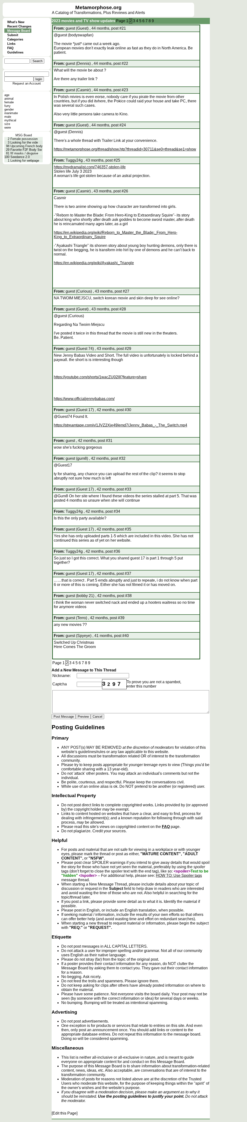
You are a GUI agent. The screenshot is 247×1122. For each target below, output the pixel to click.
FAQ (10, 48)
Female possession (24, 139)
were (7, 127)
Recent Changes (19, 26)
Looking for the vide (24, 142)
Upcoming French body (26, 146)
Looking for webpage (24, 160)
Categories (15, 39)
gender (9, 109)
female (9, 102)
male (7, 116)
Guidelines (15, 52)
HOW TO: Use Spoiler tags (179, 875)
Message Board (18, 31)
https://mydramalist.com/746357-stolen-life (90, 167)
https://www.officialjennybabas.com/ (84, 399)
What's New (15, 22)
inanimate (11, 113)
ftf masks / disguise (24, 153)
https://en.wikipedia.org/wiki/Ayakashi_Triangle (94, 263)
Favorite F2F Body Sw (26, 149)
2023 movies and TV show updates (83, 21)
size (7, 124)
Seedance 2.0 (20, 157)
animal (9, 98)
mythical (10, 120)
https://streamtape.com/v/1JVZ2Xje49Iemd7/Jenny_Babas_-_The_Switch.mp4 (120, 425)
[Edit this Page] (64, 1113)
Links (11, 44)
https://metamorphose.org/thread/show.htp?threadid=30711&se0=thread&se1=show (125, 149)
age (6, 95)
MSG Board (23, 135)
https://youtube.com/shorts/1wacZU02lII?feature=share (100, 377)
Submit (12, 35)
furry (7, 106)
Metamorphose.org (98, 7)
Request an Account (27, 83)
